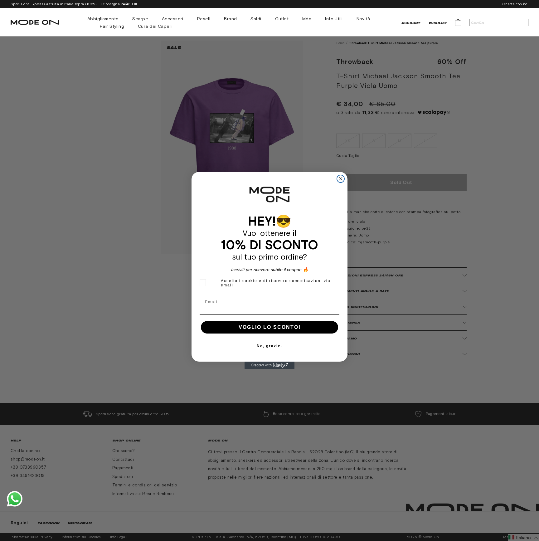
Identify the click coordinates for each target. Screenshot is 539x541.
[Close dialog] (340, 179)
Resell (204, 18)
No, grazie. (269, 346)
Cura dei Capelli (155, 26)
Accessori (172, 18)
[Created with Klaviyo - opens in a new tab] (269, 365)
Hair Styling (112, 26)
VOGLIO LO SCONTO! (270, 327)
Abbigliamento (103, 18)
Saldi (255, 18)
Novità (363, 18)
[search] (498, 22)
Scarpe (140, 18)
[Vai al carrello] (458, 22)
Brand (230, 18)
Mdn (306, 18)
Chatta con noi (515, 4)
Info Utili (333, 18)
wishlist (438, 23)
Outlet (282, 18)
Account (410, 23)
